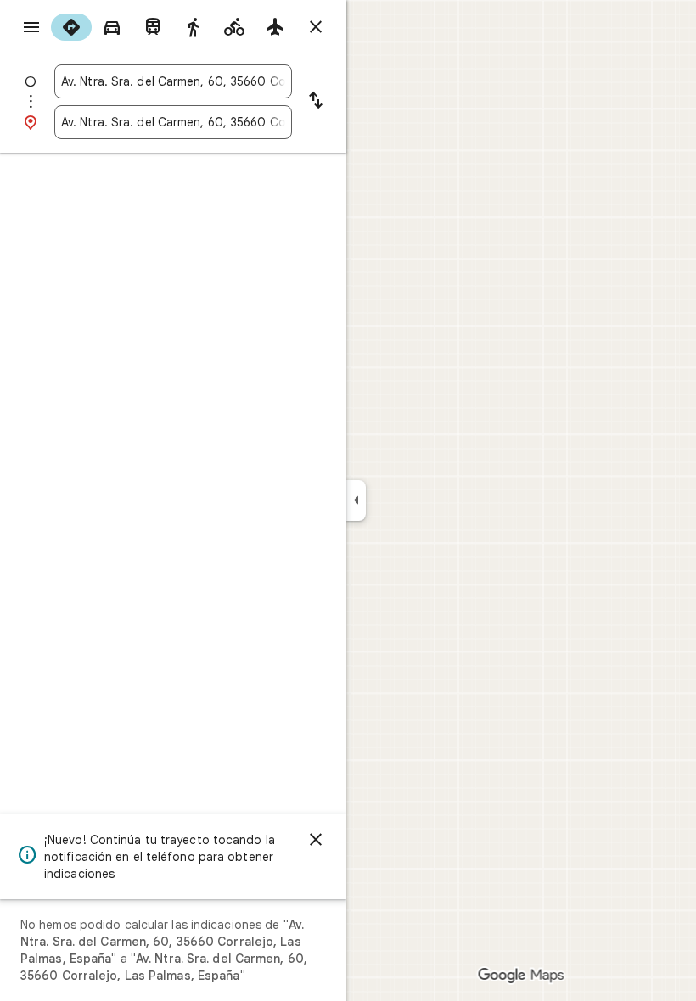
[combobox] (173, 81)
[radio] (71, 27)
